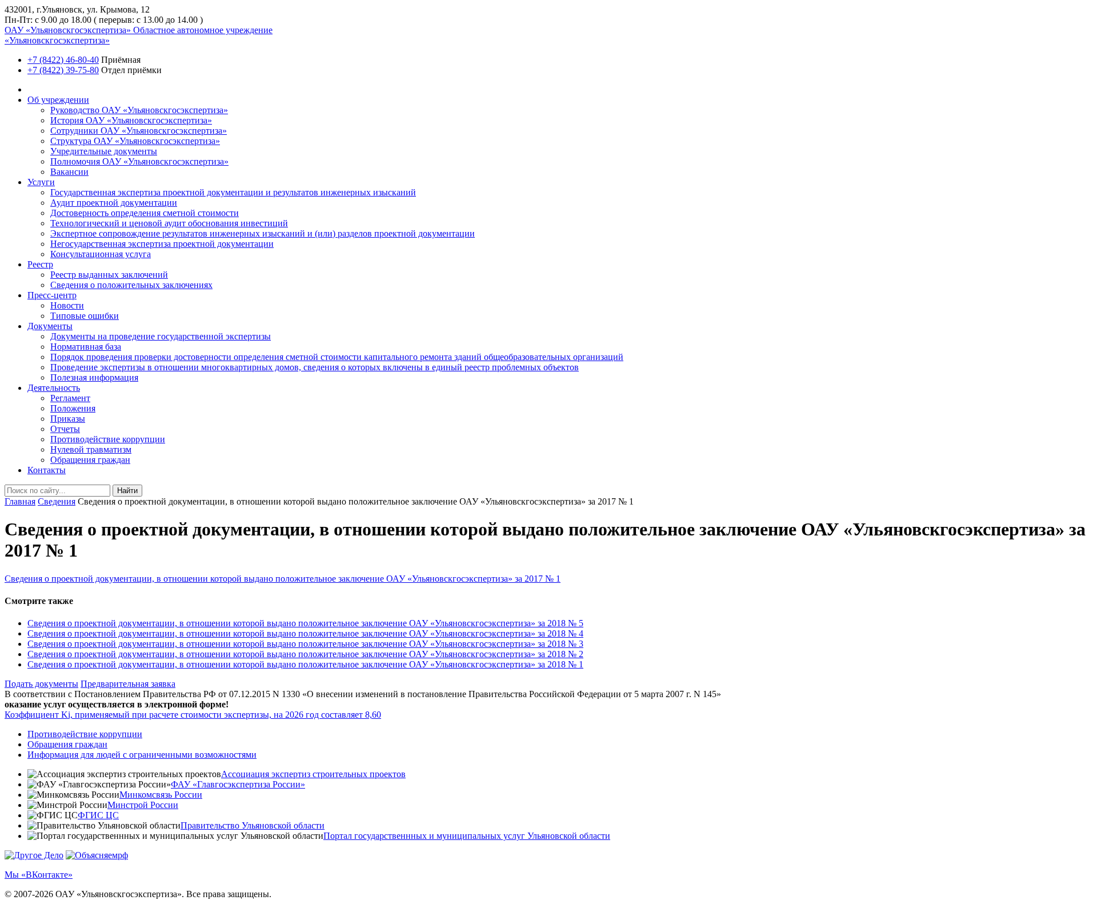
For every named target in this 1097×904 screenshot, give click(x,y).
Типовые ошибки (84, 316)
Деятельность (53, 388)
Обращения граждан (90, 460)
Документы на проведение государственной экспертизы (160, 336)
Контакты (46, 470)
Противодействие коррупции (107, 439)
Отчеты (65, 429)
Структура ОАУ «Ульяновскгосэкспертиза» (135, 141)
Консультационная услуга (100, 254)
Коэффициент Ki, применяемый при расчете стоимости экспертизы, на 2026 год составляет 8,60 (193, 714)
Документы (50, 326)
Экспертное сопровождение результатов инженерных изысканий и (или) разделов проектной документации (262, 233)
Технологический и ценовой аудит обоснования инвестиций (169, 223)
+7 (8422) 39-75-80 (63, 70)
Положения (72, 408)
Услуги (41, 182)
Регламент (70, 398)
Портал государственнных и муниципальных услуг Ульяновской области (466, 836)
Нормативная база (85, 346)
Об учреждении (58, 100)
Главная (20, 501)
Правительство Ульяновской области (253, 825)
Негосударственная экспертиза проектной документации (162, 244)
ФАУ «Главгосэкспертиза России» (238, 784)
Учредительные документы (103, 151)
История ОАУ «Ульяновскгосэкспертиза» (131, 120)
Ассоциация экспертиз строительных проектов (313, 774)
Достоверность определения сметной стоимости (144, 213)
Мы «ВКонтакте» (39, 874)
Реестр (40, 264)
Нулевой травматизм (90, 449)
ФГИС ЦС (98, 815)
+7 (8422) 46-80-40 (63, 60)
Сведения (56, 501)
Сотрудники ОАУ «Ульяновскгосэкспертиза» (138, 130)
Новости (67, 305)
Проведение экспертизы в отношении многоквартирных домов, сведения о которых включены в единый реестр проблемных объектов (314, 367)
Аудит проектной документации (113, 202)
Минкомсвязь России (160, 794)
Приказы (67, 418)
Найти (127, 490)
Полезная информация (94, 377)
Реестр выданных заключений (109, 274)
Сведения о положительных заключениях (131, 285)
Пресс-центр (52, 295)
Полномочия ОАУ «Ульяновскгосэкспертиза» (139, 161)
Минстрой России (142, 805)
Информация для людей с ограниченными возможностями (142, 754)
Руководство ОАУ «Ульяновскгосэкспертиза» (139, 110)
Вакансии (69, 172)
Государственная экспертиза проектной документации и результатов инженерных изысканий (233, 192)
